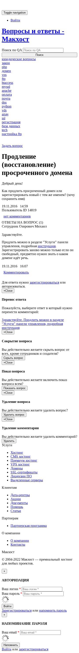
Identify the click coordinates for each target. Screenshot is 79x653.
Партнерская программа (29, 526)
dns (4, 102)
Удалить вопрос (14, 414)
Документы (19, 503)
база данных (11, 126)
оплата (7, 94)
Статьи (16, 511)
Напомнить (11, 645)
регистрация (11, 122)
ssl (3, 118)
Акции (16, 499)
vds (4, 110)
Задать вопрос (12, 146)
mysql (6, 86)
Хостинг (17, 452)
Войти (15, 20)
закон (6, 63)
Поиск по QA (12, 50)
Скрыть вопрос (13, 358)
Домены (17, 468)
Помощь (17, 507)
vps (4, 75)
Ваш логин (11, 589)
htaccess (7, 83)
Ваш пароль (12, 593)
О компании (20, 540)
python (6, 106)
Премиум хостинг (24, 460)
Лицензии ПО (21, 476)
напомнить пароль (53, 610)
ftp (3, 79)
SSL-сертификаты (24, 472)
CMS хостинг (21, 456)
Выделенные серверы (27, 480)
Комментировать (16, 272)
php (4, 67)
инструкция (47, 246)
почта (6, 98)
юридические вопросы (19, 59)
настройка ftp (12, 134)
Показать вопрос (15, 388)
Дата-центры (20, 495)
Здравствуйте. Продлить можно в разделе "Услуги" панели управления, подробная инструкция (33, 324)
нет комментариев (17, 216)
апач (5, 114)
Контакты (18, 544)
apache (6, 90)
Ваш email (10, 632)
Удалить (9, 441)
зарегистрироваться (44, 282)
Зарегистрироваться (17, 610)
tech (4, 130)
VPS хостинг (20, 464)
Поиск (39, 54)
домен (6, 71)
